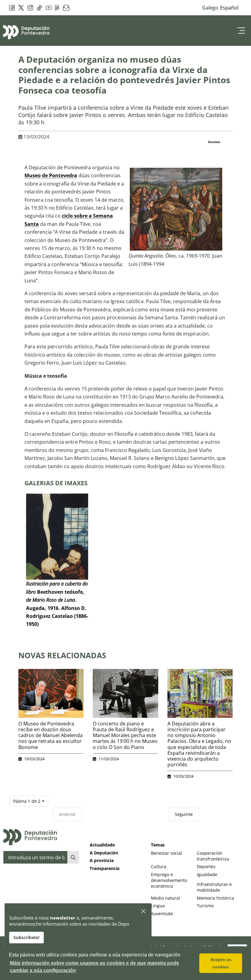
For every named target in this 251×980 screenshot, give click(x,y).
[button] (143, 911)
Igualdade (207, 874)
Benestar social (166, 853)
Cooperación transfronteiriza (213, 856)
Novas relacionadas (62, 655)
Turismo (205, 905)
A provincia (102, 860)
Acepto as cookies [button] (220, 963)
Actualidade (102, 845)
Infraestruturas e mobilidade (214, 887)
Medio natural (165, 898)
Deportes (206, 866)
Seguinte (184, 814)
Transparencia (104, 868)
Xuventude (162, 913)
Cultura (158, 866)
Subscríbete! (26, 937)
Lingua (158, 905)
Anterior (67, 814)
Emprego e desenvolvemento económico (169, 880)
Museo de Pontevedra (50, 175)
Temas (158, 845)
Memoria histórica (215, 898)
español (229, 7)
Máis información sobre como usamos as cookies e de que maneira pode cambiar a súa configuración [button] (94, 966)
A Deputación (104, 853)
